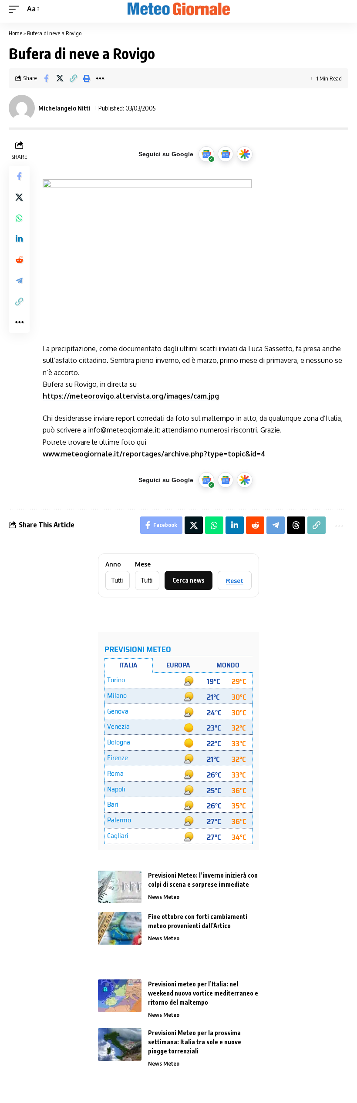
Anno (113, 564)
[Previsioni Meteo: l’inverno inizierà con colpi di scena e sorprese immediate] (119, 887)
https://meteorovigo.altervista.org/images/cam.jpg (131, 396)
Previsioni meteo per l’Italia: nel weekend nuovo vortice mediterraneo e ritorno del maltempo (203, 993)
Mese (143, 564)
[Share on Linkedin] (19, 238)
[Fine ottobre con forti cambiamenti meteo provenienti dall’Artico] (119, 928)
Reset (234, 580)
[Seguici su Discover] (245, 154)
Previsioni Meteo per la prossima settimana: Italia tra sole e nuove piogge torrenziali (194, 1042)
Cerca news (188, 580)
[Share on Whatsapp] (19, 218)
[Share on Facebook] (46, 78)
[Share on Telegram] (19, 280)
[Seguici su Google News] (225, 154)
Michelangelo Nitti (64, 108)
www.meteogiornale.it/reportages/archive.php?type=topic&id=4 (154, 453)
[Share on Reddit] (19, 259)
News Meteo (163, 896)
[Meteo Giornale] (178, 9)
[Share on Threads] (296, 525)
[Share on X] (60, 78)
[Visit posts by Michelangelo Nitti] (22, 108)
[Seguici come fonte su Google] (206, 154)
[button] (16, 9)
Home (15, 33)
